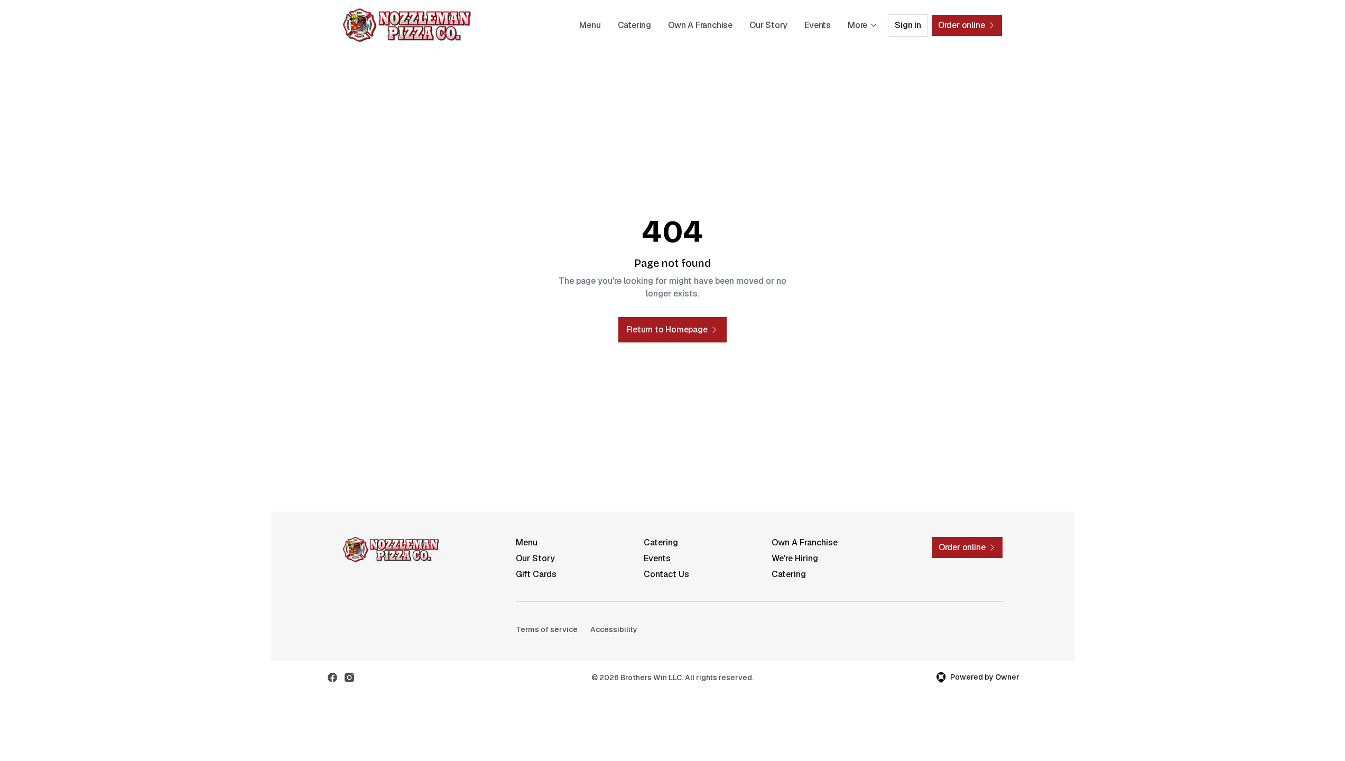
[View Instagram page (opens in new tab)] (349, 677)
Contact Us (666, 574)
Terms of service (547, 629)
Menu (589, 25)
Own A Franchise (700, 25)
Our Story (768, 25)
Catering (634, 25)
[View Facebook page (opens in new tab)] (332, 677)
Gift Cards (536, 574)
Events (817, 25)
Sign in (908, 25)
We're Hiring (795, 558)
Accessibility (613, 629)
